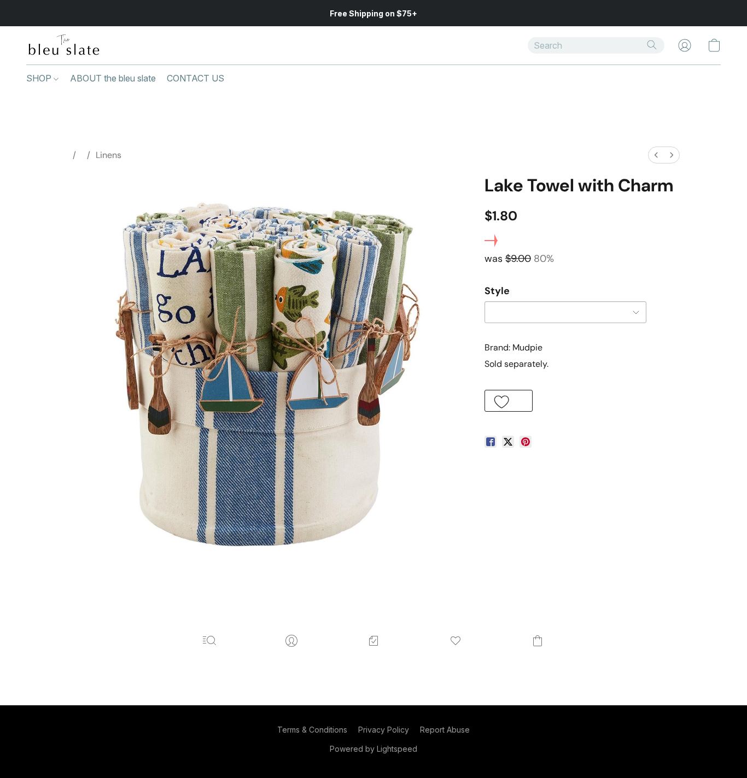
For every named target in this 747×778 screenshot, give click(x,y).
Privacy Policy (383, 729)
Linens (108, 155)
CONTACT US (195, 78)
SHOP (40, 78)
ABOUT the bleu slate (113, 78)
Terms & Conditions (312, 729)
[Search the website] (652, 44)
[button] (63, 45)
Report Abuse (445, 729)
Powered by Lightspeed (373, 748)
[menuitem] (656, 155)
